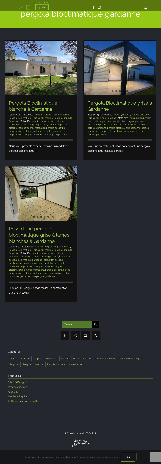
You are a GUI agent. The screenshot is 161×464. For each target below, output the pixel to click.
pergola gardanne (52, 131)
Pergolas (13, 121)
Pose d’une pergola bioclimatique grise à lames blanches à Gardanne (39, 235)
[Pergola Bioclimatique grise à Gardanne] (120, 68)
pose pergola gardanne (55, 134)
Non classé (51, 358)
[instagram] (99, 7)
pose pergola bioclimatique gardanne (118, 131)
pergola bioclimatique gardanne (25, 131)
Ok (128, 457)
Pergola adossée (61, 114)
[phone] (96, 335)
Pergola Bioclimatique (20, 118)
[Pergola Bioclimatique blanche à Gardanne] (41, 68)
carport (38, 358)
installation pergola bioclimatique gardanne (110, 124)
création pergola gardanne (33, 124)
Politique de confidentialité (23, 401)
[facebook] (93, 7)
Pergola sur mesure (43, 118)
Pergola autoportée (105, 358)
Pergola (48, 114)
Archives (13, 391)
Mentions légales (18, 396)
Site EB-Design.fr (17, 382)
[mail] (85, 335)
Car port (25, 358)
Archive (38, 114)
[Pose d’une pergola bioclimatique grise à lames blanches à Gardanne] (41, 193)
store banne (75, 364)
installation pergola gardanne (49, 128)
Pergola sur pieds (63, 118)
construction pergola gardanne (129, 121)
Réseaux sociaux (18, 387)
